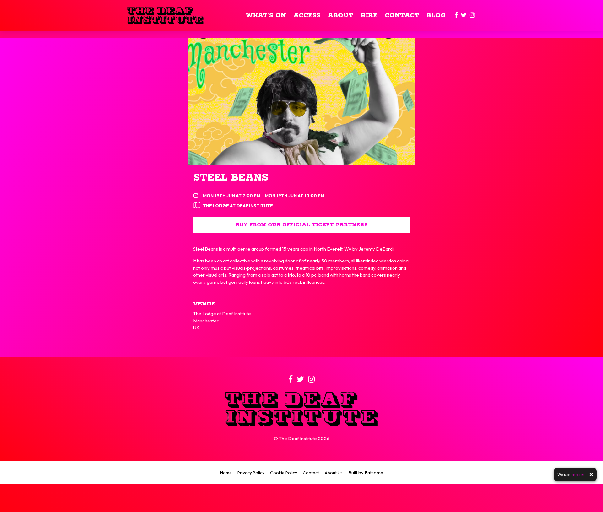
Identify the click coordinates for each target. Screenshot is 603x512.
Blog (436, 15)
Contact (402, 15)
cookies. (578, 474)
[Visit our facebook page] (456, 16)
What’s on (266, 15)
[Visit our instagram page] (472, 16)
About (340, 15)
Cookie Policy (283, 473)
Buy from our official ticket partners (302, 225)
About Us (334, 473)
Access (307, 15)
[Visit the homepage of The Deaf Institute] (165, 15)
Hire (369, 15)
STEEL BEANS (230, 177)
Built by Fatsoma (365, 473)
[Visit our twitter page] (464, 16)
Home (226, 473)
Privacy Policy (250, 473)
